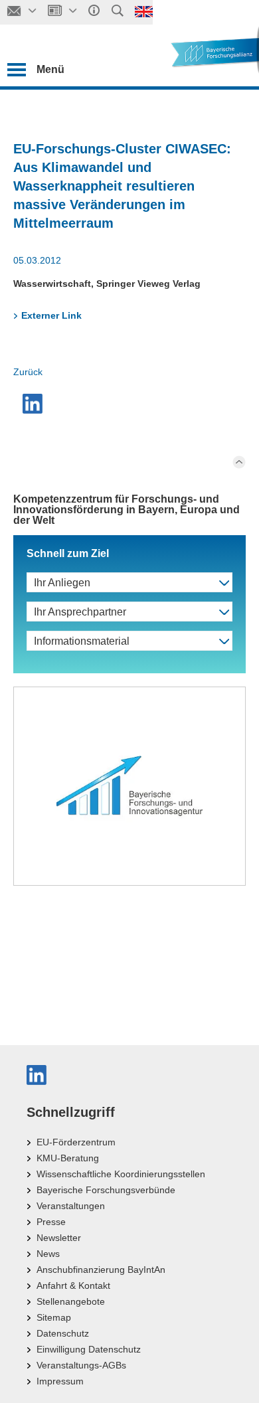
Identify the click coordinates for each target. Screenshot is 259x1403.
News (48, 1253)
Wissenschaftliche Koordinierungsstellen (121, 1174)
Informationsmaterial (82, 641)
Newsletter (59, 1237)
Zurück (28, 372)
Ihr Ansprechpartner (80, 612)
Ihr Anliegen (62, 582)
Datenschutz (63, 1333)
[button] (34, 404)
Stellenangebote (71, 1301)
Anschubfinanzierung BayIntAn (101, 1269)
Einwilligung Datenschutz (89, 1349)
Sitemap (54, 1317)
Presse (51, 1221)
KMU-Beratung (68, 1158)
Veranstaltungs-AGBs (81, 1365)
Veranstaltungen (71, 1205)
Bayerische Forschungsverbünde (106, 1190)
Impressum (60, 1381)
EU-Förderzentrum (76, 1142)
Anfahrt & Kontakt (73, 1285)
